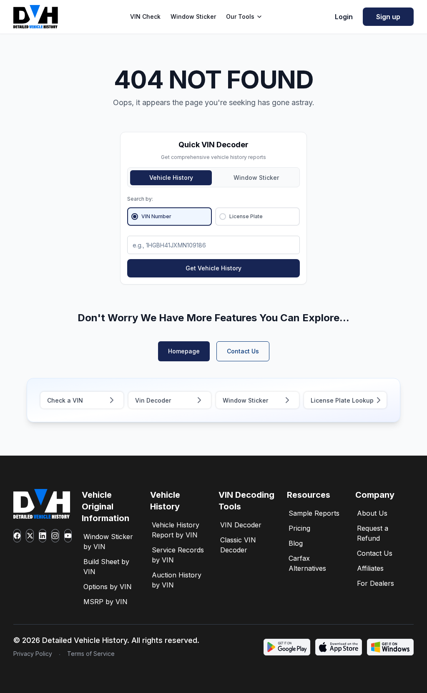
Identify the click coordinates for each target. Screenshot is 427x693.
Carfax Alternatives (307, 563)
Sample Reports (314, 513)
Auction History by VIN (176, 580)
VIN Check (145, 16)
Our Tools (240, 16)
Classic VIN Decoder (238, 545)
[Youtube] (68, 535)
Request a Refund (372, 533)
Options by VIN (107, 586)
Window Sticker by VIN (108, 541)
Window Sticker (193, 16)
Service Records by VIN (178, 555)
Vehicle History (171, 177)
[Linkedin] (42, 535)
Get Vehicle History (213, 268)
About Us (372, 513)
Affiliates (370, 568)
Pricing (299, 528)
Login (344, 17)
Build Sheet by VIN (106, 566)
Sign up (388, 17)
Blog (296, 543)
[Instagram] (55, 535)
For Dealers (375, 583)
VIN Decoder (240, 525)
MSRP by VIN (105, 601)
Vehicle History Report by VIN (175, 530)
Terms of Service (91, 653)
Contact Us (243, 351)
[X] (29, 535)
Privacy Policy (32, 653)
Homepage (184, 351)
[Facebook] (17, 535)
